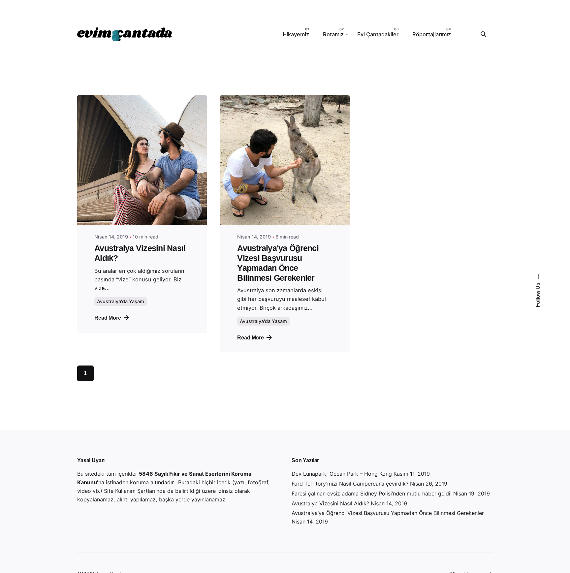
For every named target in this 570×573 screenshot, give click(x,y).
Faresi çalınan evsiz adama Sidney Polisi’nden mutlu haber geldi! (372, 493)
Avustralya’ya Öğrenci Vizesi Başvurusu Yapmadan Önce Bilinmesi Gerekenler (388, 513)
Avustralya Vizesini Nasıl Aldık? (330, 503)
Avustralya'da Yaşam (120, 301)
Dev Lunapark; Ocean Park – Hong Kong (342, 473)
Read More (107, 318)
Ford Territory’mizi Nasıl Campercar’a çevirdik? (350, 483)
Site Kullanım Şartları (129, 491)
